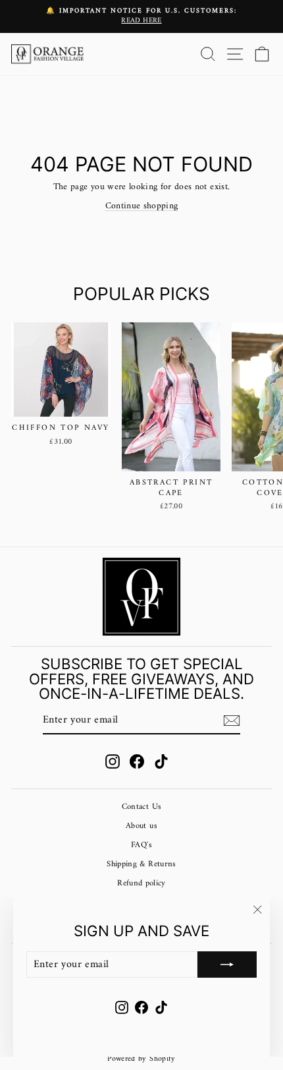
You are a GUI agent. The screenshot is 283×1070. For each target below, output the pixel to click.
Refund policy (141, 883)
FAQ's (141, 845)
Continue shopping (141, 206)
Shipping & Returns (141, 864)
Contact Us (141, 807)
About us (141, 826)
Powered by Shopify (141, 1059)
